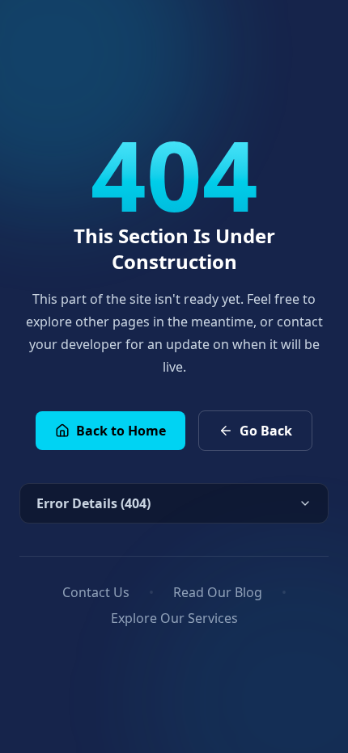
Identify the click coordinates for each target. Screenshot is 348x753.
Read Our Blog (217, 592)
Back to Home (121, 431)
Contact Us (95, 592)
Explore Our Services (174, 618)
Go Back (266, 431)
